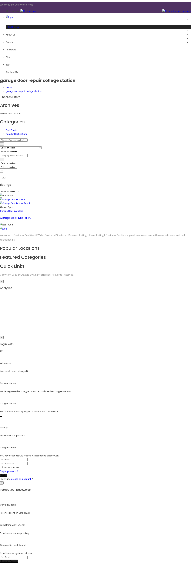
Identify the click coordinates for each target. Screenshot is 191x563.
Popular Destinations (16, 134)
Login (3, 475)
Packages (11, 49)
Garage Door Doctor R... (15, 218)
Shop (8, 57)
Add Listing (13, 27)
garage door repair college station (23, 91)
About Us (10, 34)
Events (9, 42)
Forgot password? (9, 471)
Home (9, 87)
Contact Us (12, 72)
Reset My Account (9, 561)
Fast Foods (11, 130)
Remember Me (11, 467)
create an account (21, 478)
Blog (8, 64)
